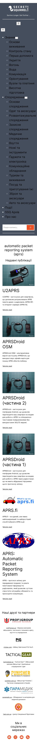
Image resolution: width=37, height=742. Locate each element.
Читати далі (7, 310)
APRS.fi (9, 510)
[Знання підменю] (16, 38)
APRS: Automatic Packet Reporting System (12, 564)
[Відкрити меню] (18, 23)
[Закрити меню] (3, 30)
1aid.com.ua (7, 714)
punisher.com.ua (10, 681)
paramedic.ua (7, 697)
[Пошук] (30, 227)
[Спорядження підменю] (26, 98)
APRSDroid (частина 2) (14, 400)
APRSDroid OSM (13, 344)
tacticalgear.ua (8, 662)
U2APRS (10, 290)
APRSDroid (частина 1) (14, 462)
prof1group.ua (11, 628)
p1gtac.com (8, 647)
